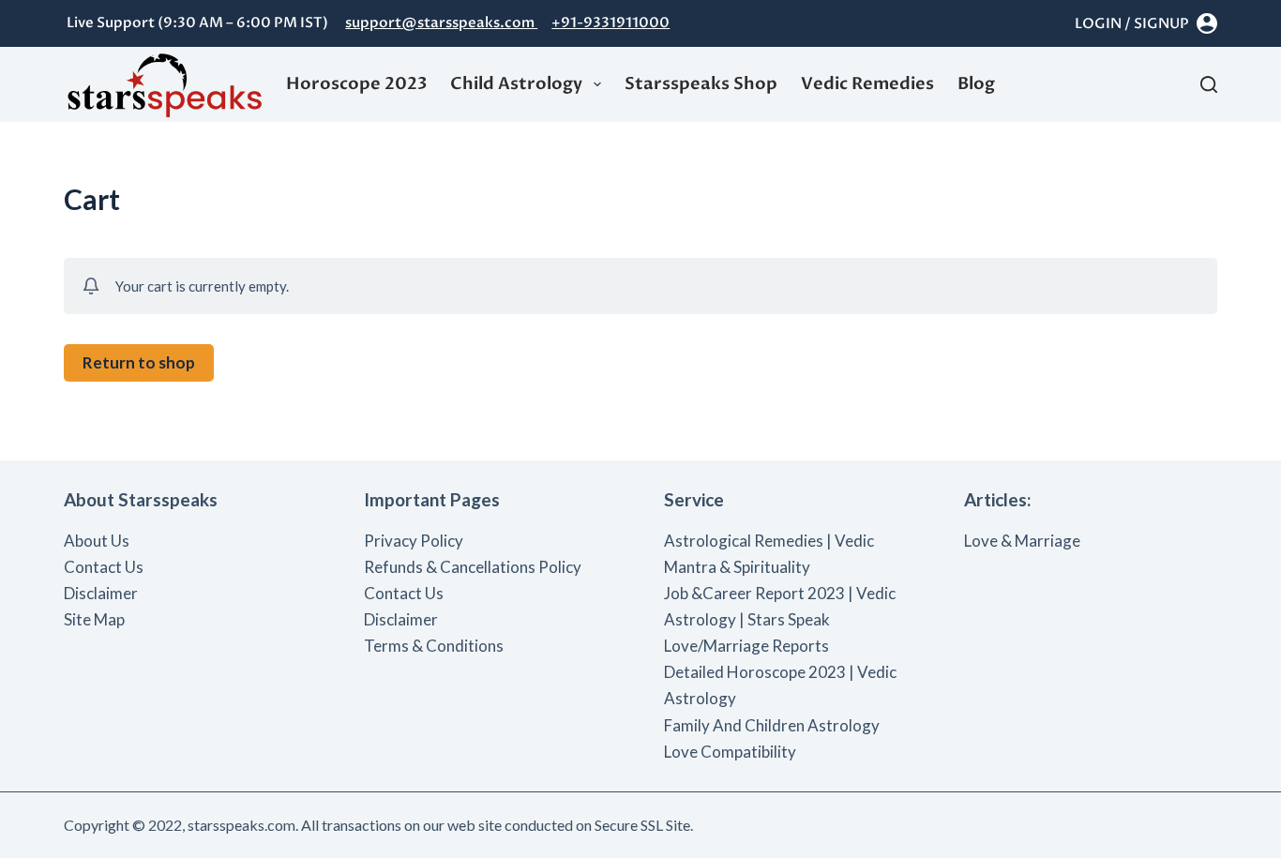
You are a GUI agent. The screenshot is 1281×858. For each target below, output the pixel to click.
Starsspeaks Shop (701, 84)
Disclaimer (101, 593)
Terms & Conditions (434, 645)
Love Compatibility (730, 751)
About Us (96, 540)
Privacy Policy (413, 540)
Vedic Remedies (867, 84)
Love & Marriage (1022, 540)
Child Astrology (516, 84)
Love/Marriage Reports (746, 645)
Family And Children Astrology (772, 725)
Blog (976, 84)
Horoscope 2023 (356, 84)
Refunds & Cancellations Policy (472, 567)
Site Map (94, 619)
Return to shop (139, 362)
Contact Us (103, 567)
